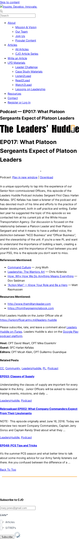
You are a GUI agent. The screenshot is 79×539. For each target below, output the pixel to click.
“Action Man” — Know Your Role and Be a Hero (37, 285)
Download (46, 177)
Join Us (20, 36)
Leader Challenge (26, 67)
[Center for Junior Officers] (39, 491)
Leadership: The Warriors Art (26, 271)
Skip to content (10, 2)
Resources (14, 93)
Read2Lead (22, 80)
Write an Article (17, 58)
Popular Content (25, 40)
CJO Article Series (26, 53)
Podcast (53, 368)
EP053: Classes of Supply (17, 376)
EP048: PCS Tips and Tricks (18, 445)
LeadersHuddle (31, 368)
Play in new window (25, 177)
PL (44, 368)
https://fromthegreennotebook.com (31, 308)
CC (2, 368)
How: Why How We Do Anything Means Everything (41, 276)
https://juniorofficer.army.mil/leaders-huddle (28, 320)
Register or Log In (19, 102)
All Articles (22, 49)
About (12, 22)
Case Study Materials (29, 71)
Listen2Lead (23, 76)
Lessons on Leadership (30, 89)
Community (12, 368)
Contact (13, 98)
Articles (12, 44)
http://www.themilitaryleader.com (29, 303)
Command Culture (19, 267)
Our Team (21, 31)
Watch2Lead (23, 84)
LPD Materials (16, 62)
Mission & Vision (25, 27)
